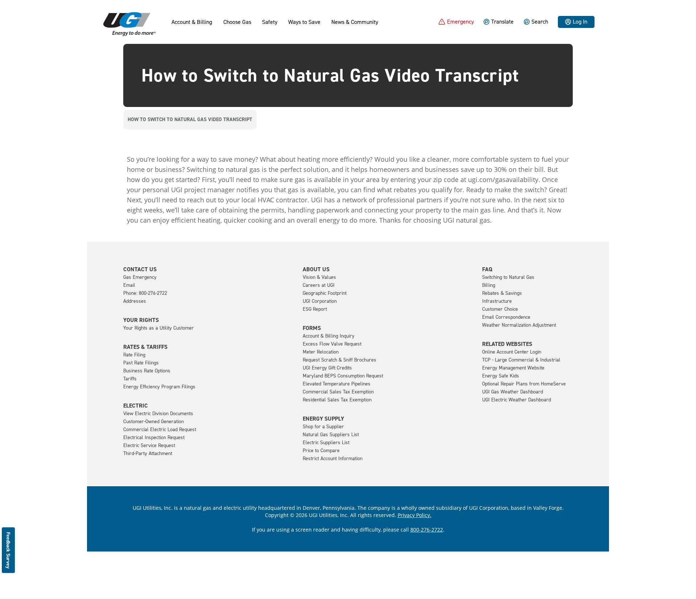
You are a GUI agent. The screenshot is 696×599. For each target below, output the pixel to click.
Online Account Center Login (511, 351)
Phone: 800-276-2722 (145, 293)
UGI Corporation (320, 301)
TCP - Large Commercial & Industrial (521, 359)
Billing (488, 285)
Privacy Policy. (414, 515)
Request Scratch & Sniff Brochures (339, 359)
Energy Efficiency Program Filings (159, 386)
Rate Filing (134, 354)
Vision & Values (319, 277)
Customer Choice (500, 309)
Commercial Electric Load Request (159, 429)
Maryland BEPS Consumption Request (343, 375)
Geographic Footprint (325, 293)
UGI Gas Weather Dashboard (512, 391)
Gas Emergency (140, 277)
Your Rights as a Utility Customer (158, 328)
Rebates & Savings (502, 293)
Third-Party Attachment (147, 453)
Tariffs (130, 378)
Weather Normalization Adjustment (519, 325)
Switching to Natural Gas (508, 277)
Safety (269, 22)
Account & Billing (191, 22)
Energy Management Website (513, 367)
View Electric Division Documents (158, 413)
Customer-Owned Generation (153, 421)
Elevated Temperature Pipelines (336, 383)
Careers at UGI (319, 285)
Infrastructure (497, 301)
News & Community (354, 22)
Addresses (134, 301)
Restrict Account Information (332, 458)
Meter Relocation (321, 351)
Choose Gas (237, 22)
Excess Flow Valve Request (332, 343)
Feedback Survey (8, 550)
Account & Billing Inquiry (329, 335)
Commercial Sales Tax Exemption (338, 391)
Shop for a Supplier (323, 426)
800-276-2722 (426, 529)
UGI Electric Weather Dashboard (516, 399)
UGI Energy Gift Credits (327, 367)
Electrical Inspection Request (154, 437)
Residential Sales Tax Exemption (337, 399)
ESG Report (315, 309)
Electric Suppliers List (326, 442)
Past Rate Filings (141, 362)
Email (129, 285)
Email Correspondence (506, 317)
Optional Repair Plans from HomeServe (524, 383)
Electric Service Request (149, 445)
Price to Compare (321, 450)
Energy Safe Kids (500, 375)
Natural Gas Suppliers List (331, 434)
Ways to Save (304, 22)
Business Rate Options (146, 370)
